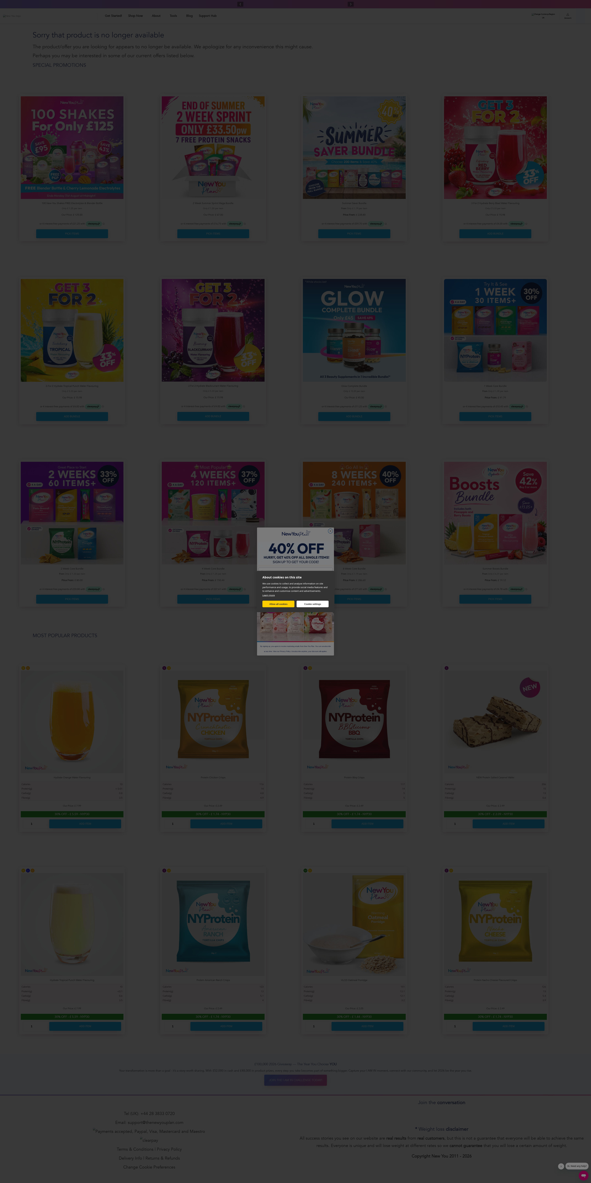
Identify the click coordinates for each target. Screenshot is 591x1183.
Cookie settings (312, 604)
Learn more (268, 595)
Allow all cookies (278, 604)
